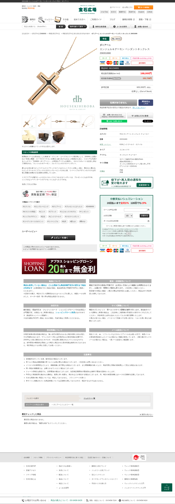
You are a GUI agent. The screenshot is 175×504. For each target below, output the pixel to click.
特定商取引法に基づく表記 (74, 457)
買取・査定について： (97, 500)
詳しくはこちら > (139, 108)
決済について (64, 470)
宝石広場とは (31, 479)
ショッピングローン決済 (65, 312)
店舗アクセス (31, 470)
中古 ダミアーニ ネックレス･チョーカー (134, 134)
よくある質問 (64, 488)
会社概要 (27, 457)
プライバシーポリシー (53, 457)
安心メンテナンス (98, 475)
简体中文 (132, 12)
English (141, 12)
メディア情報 (31, 475)
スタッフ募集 (38, 457)
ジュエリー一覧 (89, 398)
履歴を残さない (147, 414)
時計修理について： (129, 500)
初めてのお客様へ (65, 466)
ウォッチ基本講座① (131, 466)
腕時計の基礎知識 (131, 479)
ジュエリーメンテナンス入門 (135, 488)
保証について (64, 483)
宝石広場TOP (31, 466)
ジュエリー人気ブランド (101, 470)
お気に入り (128, 7)
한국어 (113, 12)
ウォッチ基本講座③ (131, 475)
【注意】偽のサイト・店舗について (99, 457)
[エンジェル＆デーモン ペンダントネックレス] (29, 122)
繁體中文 (122, 12)
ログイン (44, 249)
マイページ (116, 7)
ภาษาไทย (104, 12)
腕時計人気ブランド (99, 466)
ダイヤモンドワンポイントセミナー (105, 479)
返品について (64, 479)
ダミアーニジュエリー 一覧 (63, 405)
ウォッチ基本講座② (131, 470)
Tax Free (116, 78)
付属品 (102, 171)
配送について (64, 475)
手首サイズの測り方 (99, 483)
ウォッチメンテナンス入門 (134, 483)
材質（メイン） (105, 144)
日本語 (149, 12)
